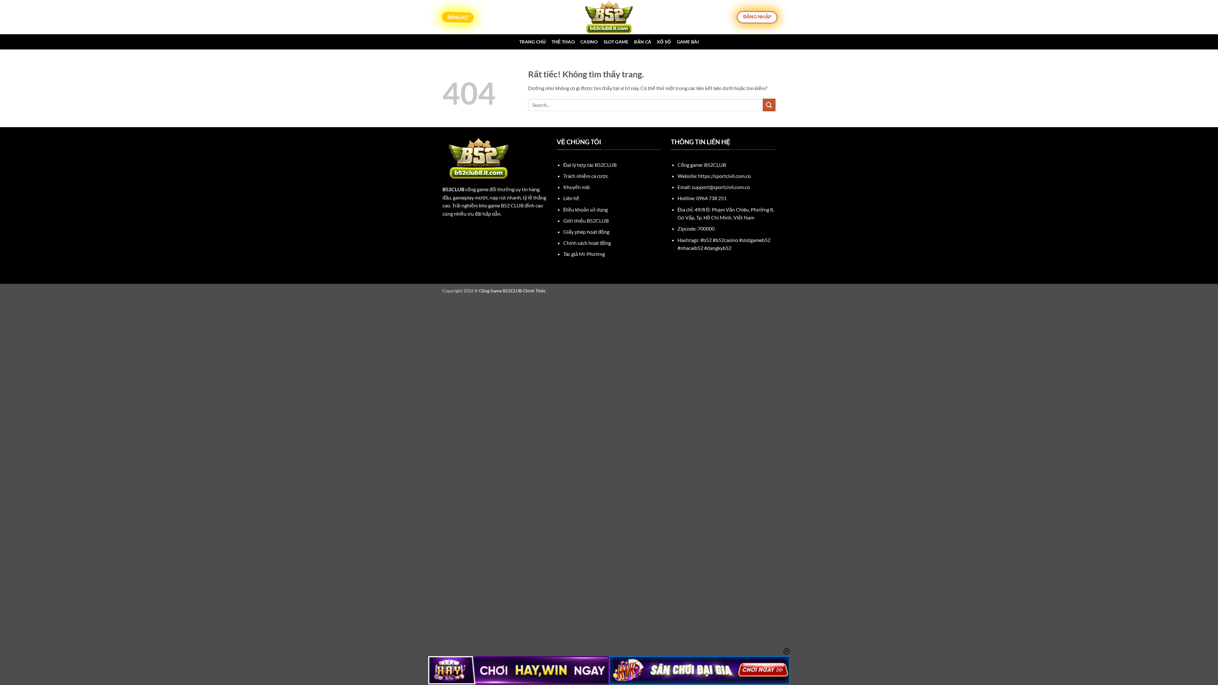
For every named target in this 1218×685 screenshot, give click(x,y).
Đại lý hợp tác (590, 165)
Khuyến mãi (576, 187)
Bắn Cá (642, 41)
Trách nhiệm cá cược (585, 176)
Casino (589, 41)
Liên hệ (571, 198)
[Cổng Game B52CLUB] (609, 17)
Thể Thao (563, 41)
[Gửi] (769, 105)
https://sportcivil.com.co (724, 176)
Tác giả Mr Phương (584, 254)
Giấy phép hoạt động (586, 232)
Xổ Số (664, 41)
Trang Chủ (532, 41)
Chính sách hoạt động (587, 243)
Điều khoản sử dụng (585, 209)
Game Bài (688, 41)
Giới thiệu (586, 221)
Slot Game (616, 41)
